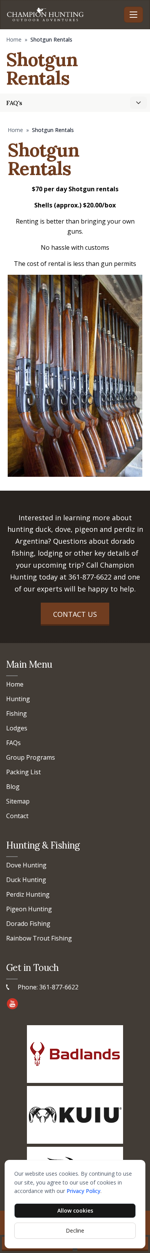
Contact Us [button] (75, 614)
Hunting (18, 699)
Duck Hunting (26, 879)
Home (14, 39)
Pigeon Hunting (29, 909)
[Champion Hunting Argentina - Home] (64, 15)
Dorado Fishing (28, 923)
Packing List (23, 772)
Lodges (16, 728)
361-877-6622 (90, 576)
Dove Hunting (26, 865)
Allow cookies (75, 1210)
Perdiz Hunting (28, 894)
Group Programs (30, 757)
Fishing (16, 713)
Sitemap (18, 801)
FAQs (13, 742)
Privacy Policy (83, 1191)
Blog (13, 786)
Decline (75, 1230)
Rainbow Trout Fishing (39, 938)
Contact (17, 816)
